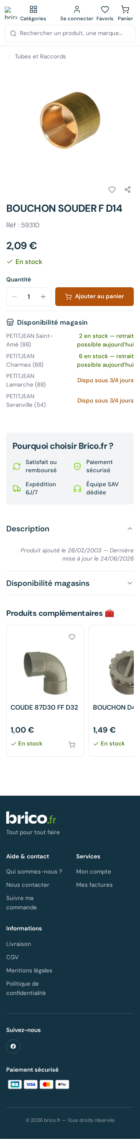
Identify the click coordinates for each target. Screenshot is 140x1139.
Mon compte (93, 871)
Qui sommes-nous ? (34, 871)
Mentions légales (29, 970)
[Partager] (127, 189)
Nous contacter (27, 885)
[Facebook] (13, 1046)
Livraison (18, 944)
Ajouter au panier (99, 296)
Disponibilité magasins (47, 583)
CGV (12, 957)
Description (27, 529)
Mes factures (94, 885)
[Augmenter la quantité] (43, 296)
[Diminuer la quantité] (14, 296)
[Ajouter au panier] (72, 744)
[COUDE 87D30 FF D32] (45, 690)
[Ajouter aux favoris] (112, 189)
